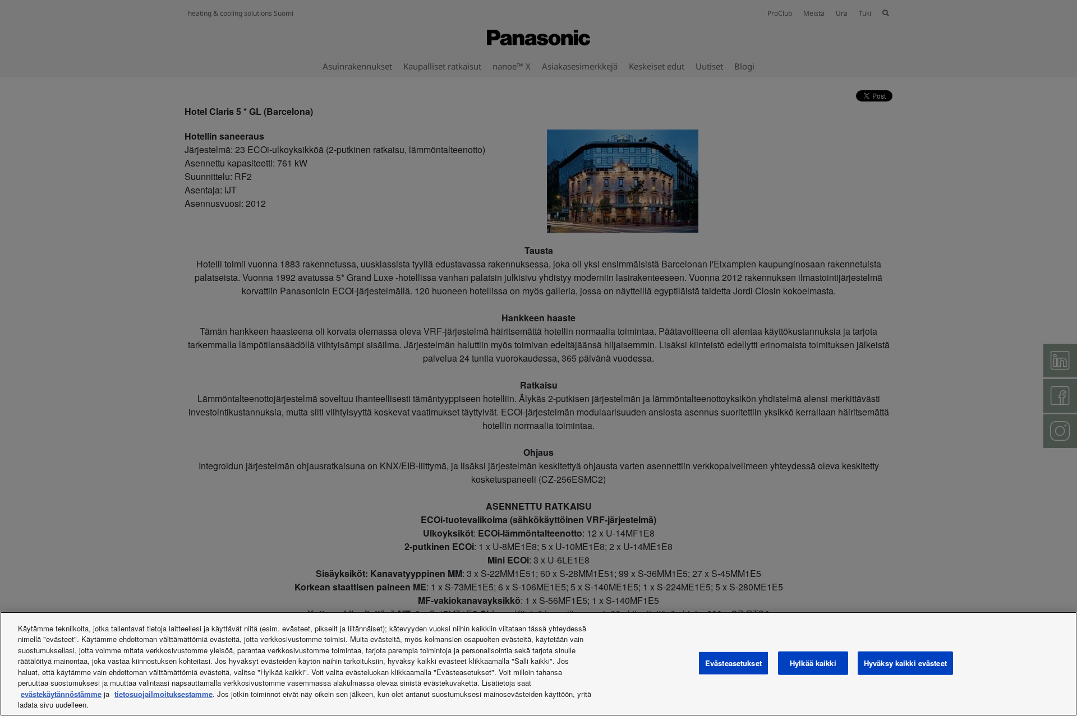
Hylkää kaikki (813, 663)
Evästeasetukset (733, 663)
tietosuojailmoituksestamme (163, 694)
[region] (538, 664)
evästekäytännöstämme (61, 694)
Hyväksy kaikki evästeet (905, 663)
